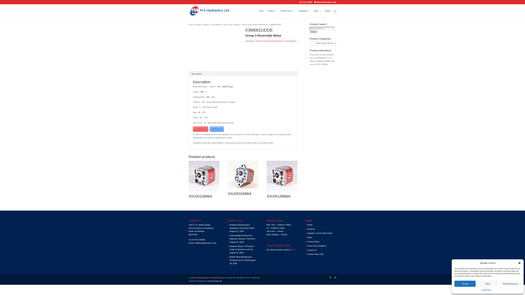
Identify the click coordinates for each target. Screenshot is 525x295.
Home (261, 11)
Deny (487, 284)
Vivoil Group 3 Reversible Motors (255, 25)
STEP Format (217, 129)
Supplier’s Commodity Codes (319, 233)
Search (313, 32)
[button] (519, 263)
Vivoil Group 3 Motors (231, 25)
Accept (465, 284)
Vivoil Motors (216, 25)
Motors (206, 25)
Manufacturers (286, 11)
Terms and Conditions (316, 246)
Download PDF (200, 129)
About (316, 11)
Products (271, 11)
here (293, 250)
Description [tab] (197, 74)
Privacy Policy (313, 242)
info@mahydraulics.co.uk (205, 243)
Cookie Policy (486, 290)
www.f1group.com (215, 281)
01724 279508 (321, 64)
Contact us (312, 250)
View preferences (510, 284)
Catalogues (303, 11)
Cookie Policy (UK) (315, 254)
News (309, 237)
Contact (328, 11)
